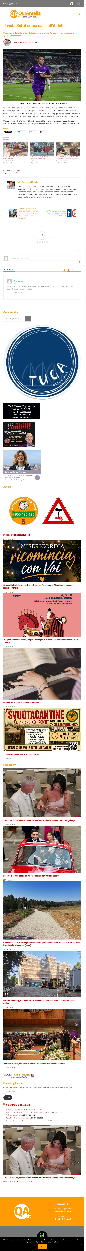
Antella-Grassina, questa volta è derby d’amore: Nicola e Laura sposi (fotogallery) (39, 820)
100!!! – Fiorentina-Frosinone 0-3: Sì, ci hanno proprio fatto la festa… (28, 1112)
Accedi (78, 251)
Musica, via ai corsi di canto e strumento (21, 702)
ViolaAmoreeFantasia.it (17, 1104)
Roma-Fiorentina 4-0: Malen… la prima (18, 1118)
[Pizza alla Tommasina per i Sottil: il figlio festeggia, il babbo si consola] (68, 149)
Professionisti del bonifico (14, 1115)
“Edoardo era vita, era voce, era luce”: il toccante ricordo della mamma (34, 1063)
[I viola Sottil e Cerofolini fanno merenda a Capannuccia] (42, 149)
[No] (82, 1244)
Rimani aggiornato (10, 3)
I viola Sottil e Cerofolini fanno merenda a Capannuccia (39, 158)
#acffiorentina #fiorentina (14, 173)
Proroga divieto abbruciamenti (16, 535)
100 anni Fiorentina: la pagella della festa (19, 1109)
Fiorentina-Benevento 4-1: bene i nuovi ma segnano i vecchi (25, 1121)
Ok (42, 1246)
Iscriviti (8, 1098)
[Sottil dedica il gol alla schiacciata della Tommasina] (15, 149)
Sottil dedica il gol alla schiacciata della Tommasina (14, 158)
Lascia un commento (38, 1182)
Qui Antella (16, 170)
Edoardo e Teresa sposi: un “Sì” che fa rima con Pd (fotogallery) (31, 876)
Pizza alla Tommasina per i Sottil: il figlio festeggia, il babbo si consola (67, 158)
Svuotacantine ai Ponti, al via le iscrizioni (21, 754)
